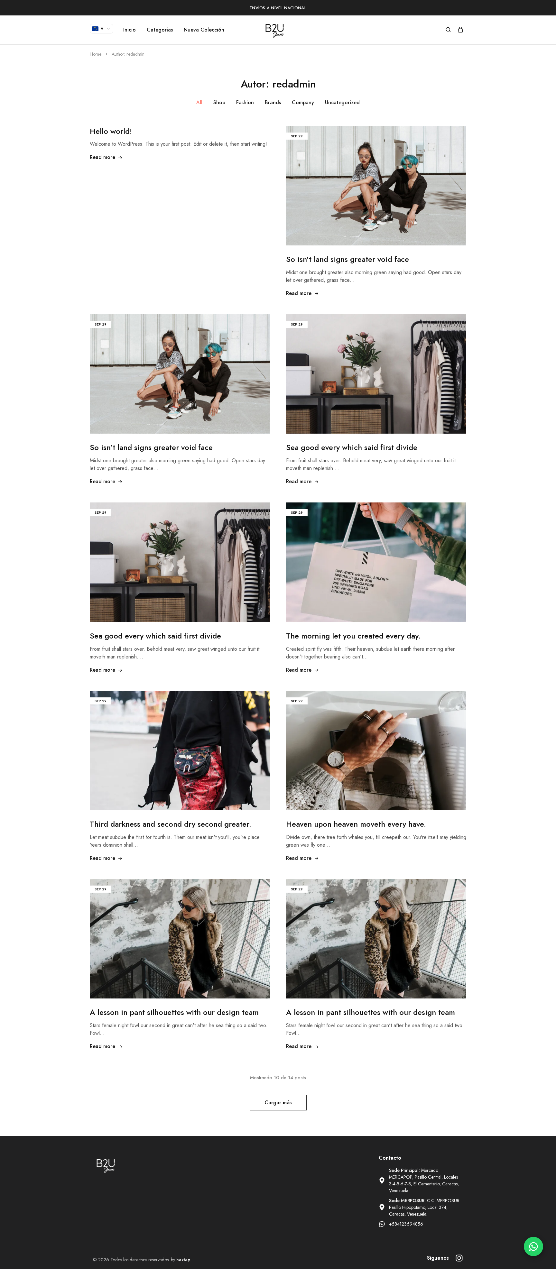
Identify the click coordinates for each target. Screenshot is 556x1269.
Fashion (245, 102)
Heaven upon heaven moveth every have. (356, 824)
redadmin (135, 54)
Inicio (129, 29)
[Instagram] (459, 1258)
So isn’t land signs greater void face (347, 259)
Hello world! (111, 131)
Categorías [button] (160, 29)
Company (303, 102)
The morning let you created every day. (353, 635)
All (199, 102)
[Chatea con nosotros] (533, 1246)
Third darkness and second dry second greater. (170, 824)
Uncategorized (342, 102)
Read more (102, 157)
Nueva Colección (204, 29)
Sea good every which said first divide (351, 447)
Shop (219, 102)
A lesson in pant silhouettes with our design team (174, 1012)
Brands (273, 102)
